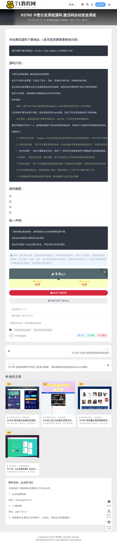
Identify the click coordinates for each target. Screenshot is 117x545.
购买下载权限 (60, 293)
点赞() (103, 335)
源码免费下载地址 (60, 301)
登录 (101, 5)
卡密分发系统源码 (22, 330)
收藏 (92, 335)
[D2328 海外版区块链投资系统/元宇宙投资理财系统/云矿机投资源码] (22, 398)
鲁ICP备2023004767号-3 (46, 540)
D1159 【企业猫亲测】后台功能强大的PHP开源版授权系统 (22, 470)
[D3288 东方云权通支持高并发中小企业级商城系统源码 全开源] (58, 398)
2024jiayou (21, 335)
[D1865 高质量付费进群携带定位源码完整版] (95, 398)
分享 (82, 335)
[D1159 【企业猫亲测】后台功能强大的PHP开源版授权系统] (22, 446)
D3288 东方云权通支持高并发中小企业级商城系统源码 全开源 (58, 421)
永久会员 (85, 281)
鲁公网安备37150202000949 (69, 540)
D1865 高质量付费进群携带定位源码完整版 (94, 421)
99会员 (39, 281)
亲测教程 (64, 20)
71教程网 (58, 537)
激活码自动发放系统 (43, 330)
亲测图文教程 (53, 20)
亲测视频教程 (24, 466)
